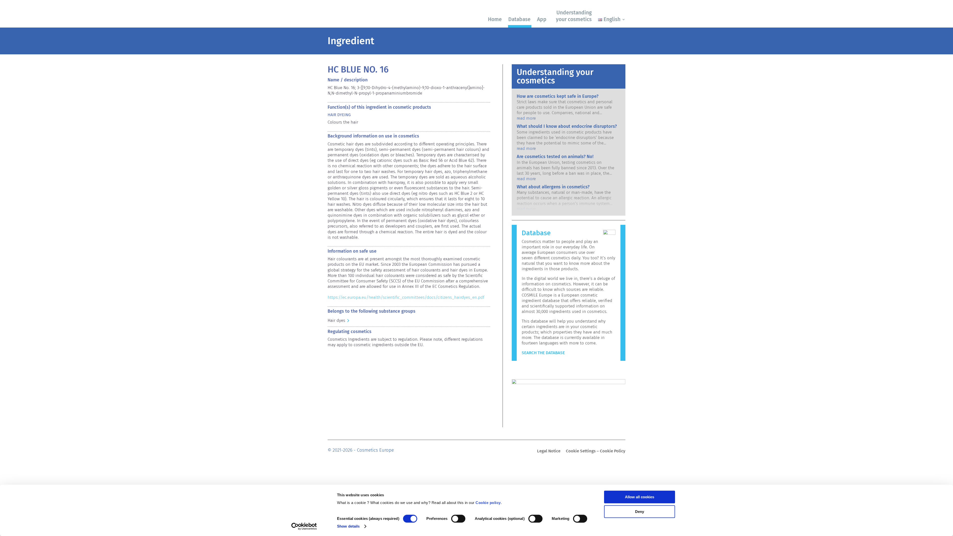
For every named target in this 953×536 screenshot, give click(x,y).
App (541, 19)
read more (526, 118)
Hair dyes (336, 320)
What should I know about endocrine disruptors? (567, 126)
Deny (639, 511)
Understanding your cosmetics (574, 16)
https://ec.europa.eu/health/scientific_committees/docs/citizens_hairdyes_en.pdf (406, 297)
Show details (348, 526)
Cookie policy (488, 503)
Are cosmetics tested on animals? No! (555, 156)
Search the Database (543, 352)
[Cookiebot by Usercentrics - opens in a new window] (304, 526)
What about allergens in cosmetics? (553, 187)
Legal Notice (548, 451)
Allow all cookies (639, 497)
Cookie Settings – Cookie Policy (595, 451)
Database (519, 19)
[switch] (458, 519)
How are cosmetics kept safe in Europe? (557, 96)
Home (495, 19)
